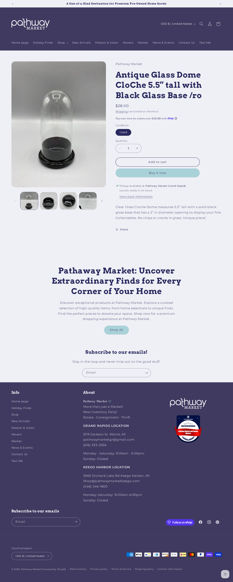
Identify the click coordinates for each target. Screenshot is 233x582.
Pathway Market (31, 569)
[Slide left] (15, 201)
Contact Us (19, 454)
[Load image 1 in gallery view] (29, 201)
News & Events (22, 447)
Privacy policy (99, 569)
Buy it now (158, 172)
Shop (15, 414)
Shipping (122, 111)
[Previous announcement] (13, 3)
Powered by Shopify (54, 569)
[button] (62, 43)
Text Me (17, 461)
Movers (16, 434)
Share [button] (124, 229)
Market (16, 441)
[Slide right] (102, 201)
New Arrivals (20, 421)
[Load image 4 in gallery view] (88, 201)
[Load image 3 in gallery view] (68, 201)
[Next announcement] (220, 3)
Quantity (121, 140)
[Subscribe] (146, 372)
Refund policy (78, 569)
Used (123, 132)
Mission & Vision (23, 428)
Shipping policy (144, 569)
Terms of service (121, 569)
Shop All (116, 330)
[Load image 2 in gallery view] (49, 201)
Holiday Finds (21, 408)
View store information (136, 196)
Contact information (170, 569)
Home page (20, 401)
